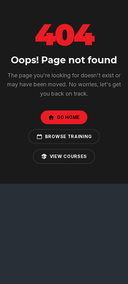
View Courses (68, 156)
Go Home (68, 117)
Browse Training (68, 136)
